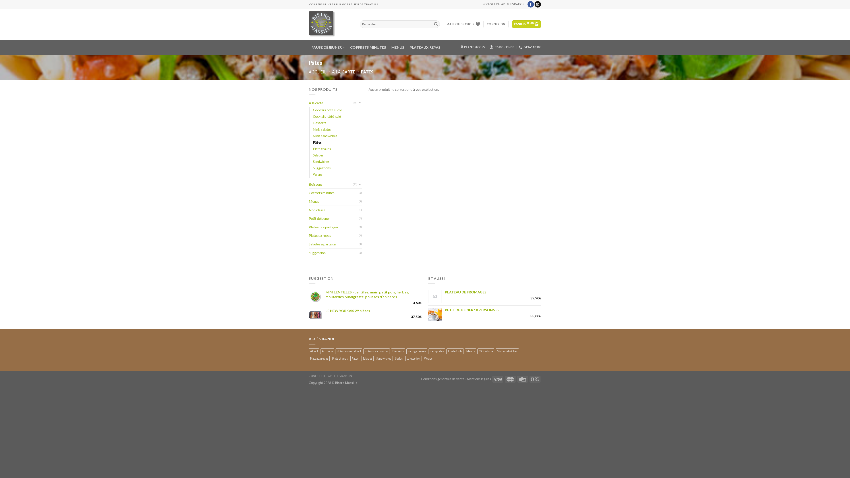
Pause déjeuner (326, 47)
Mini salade (486, 351)
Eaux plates (437, 351)
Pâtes (317, 142)
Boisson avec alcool (349, 351)
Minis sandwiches (325, 136)
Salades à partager (323, 244)
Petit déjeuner (319, 218)
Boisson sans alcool (376, 351)
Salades (318, 155)
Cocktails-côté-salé (327, 116)
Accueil (317, 71)
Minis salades (322, 129)
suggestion (413, 358)
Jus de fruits (455, 351)
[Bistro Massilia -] (331, 24)
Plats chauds (322, 149)
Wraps (318, 174)
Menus (397, 47)
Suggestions (322, 168)
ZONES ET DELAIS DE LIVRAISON (504, 4)
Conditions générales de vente (442, 379)
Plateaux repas (425, 47)
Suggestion (317, 253)
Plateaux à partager (323, 227)
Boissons (316, 184)
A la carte (343, 71)
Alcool (314, 351)
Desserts (319, 123)
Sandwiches (321, 162)
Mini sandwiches (507, 351)
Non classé (317, 210)
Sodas (399, 358)
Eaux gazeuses (417, 351)
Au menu (327, 351)
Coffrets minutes (368, 47)
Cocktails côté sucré (327, 110)
